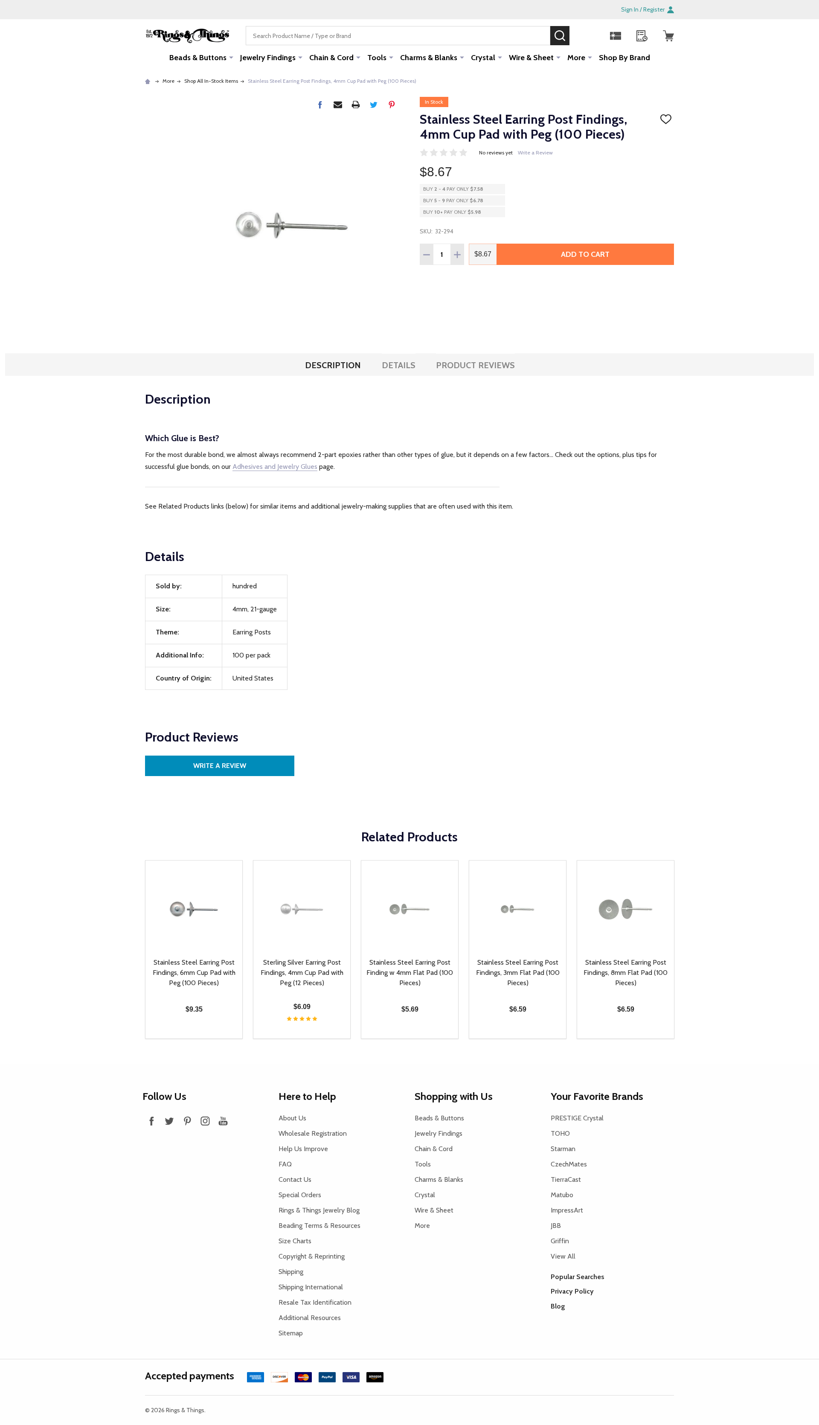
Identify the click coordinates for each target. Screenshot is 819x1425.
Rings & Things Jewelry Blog (319, 1210)
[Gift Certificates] (615, 35)
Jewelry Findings (268, 57)
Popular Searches (577, 1277)
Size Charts (295, 1241)
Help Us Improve (303, 1149)
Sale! (582, 35)
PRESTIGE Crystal (577, 1118)
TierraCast (566, 1179)
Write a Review (535, 152)
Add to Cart (585, 254)
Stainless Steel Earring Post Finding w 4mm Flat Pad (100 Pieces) (409, 972)
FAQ (285, 1164)
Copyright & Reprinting (312, 1256)
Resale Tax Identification (315, 1302)
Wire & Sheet (531, 57)
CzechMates (569, 1164)
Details (398, 365)
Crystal (483, 57)
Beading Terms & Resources (319, 1225)
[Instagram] (205, 1120)
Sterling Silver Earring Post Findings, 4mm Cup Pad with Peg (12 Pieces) (302, 972)
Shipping (291, 1272)
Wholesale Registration (313, 1133)
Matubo (562, 1195)
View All (563, 1256)
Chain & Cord (331, 57)
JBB (556, 1225)
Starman (563, 1149)
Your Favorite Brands (597, 1096)
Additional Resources (310, 1318)
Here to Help (307, 1096)
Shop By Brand (624, 57)
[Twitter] (373, 104)
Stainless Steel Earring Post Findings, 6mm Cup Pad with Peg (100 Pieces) (194, 972)
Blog (558, 1306)
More (576, 57)
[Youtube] (223, 1120)
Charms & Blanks (428, 57)
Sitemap (291, 1333)
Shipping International (311, 1287)
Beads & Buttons (198, 57)
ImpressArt (567, 1210)
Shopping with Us (454, 1096)
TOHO (560, 1133)
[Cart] (668, 35)
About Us (292, 1118)
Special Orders (300, 1195)
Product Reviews (475, 365)
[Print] (355, 104)
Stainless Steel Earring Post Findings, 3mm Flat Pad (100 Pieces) (518, 972)
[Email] (338, 104)
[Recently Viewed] (642, 35)
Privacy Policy (572, 1291)
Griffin (560, 1241)
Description (333, 365)
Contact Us (295, 1179)
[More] (231, 57)
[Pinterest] (391, 104)
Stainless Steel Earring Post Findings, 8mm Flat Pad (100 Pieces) (626, 972)
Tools (376, 57)
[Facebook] (320, 104)
